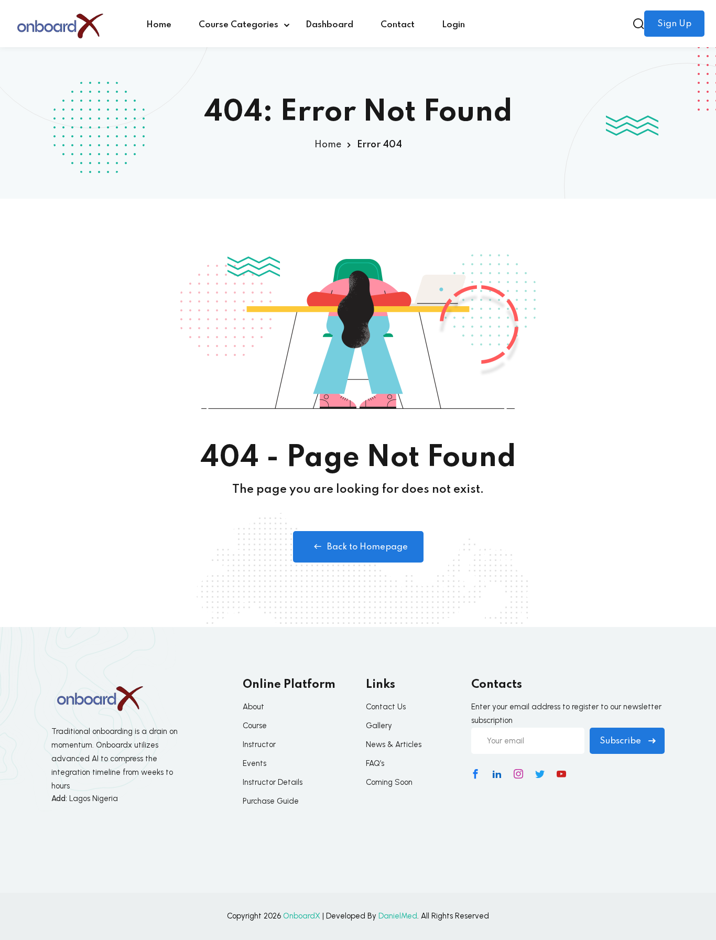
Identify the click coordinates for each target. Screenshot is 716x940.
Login (453, 24)
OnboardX (301, 916)
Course (255, 725)
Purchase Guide (271, 801)
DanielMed (397, 916)
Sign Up (674, 23)
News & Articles (393, 744)
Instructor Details (272, 782)
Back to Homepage (367, 547)
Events (254, 763)
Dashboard (329, 24)
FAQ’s (375, 763)
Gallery (379, 725)
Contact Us (386, 706)
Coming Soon (389, 782)
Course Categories (238, 24)
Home (158, 24)
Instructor (259, 744)
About (253, 706)
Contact (398, 24)
